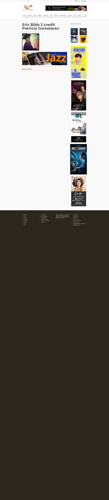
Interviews (45, 15)
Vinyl (51, 15)
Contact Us (75, 214)
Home (24, 15)
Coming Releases (44, 219)
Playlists (70, 15)
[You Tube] (82, 1)
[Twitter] (78, 1)
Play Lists (43, 222)
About (79, 15)
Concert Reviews (44, 216)
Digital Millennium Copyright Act (79, 223)
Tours (25, 223)
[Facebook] (76, 1)
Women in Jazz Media (45, 220)
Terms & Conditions (77, 220)
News (35, 15)
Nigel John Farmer (31, 31)
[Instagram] (80, 1)
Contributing (75, 219)
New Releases (63, 15)
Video (25, 225)
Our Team (75, 217)
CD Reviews (43, 214)
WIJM (75, 15)
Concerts (25, 222)
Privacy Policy (76, 222)
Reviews (39, 15)
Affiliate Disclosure (77, 225)
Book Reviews (43, 217)
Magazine (29, 15)
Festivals (25, 220)
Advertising (75, 216)
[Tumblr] (84, 1)
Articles (56, 15)
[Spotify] (86, 1)
